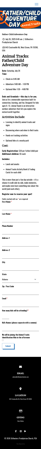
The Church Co (20, 444)
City (3, 262)
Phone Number (7, 226)
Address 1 (6, 238)
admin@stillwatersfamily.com (20, 377)
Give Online (20, 421)
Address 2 (6, 250)
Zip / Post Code (8, 286)
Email (4, 298)
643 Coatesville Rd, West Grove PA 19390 (20, 399)
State (4, 274)
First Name (7, 201)
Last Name (7, 213)
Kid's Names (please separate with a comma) (19, 322)
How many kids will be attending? (15, 310)
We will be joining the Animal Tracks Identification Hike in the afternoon (16, 336)
